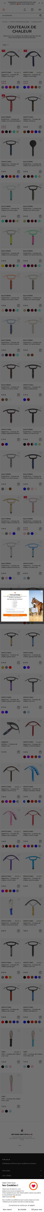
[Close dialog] (42, 592)
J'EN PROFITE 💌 (15, 615)
